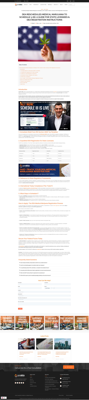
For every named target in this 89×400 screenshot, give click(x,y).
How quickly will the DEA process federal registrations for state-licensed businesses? (35, 270)
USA (58, 23)
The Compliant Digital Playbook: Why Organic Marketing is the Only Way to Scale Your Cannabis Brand (44, 353)
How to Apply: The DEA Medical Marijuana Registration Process (31, 78)
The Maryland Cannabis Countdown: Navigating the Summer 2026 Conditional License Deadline (62, 353)
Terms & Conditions (69, 395)
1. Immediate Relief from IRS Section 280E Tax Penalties (30, 70)
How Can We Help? (23, 82)
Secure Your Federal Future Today (26, 79)
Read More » (21, 356)
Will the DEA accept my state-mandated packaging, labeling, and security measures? (35, 275)
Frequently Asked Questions (25, 81)
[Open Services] (27, 4)
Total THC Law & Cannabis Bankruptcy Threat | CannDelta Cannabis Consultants (26, 353)
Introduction (22, 69)
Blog (44, 23)
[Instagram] (21, 383)
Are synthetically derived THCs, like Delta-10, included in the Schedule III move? (34, 267)
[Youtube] (19, 383)
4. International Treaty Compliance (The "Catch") (28, 75)
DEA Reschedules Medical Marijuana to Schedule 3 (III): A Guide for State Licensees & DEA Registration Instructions (40, 67)
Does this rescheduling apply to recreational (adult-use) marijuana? (32, 265)
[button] (44, 262)
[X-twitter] (17, 383)
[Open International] (38, 4)
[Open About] (62, 4)
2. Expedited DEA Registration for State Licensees (29, 72)
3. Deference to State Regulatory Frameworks (28, 73)
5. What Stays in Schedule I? (25, 76)
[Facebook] (15, 383)
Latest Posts (22, 84)
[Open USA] (31, 4)
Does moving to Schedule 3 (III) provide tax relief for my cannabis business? (33, 262)
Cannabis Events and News (51, 23)
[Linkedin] (23, 383)
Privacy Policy (61, 395)
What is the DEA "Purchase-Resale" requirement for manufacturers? (32, 272)
